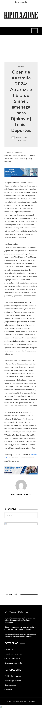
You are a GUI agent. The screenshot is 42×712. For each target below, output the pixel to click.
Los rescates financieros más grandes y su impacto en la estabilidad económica (20, 635)
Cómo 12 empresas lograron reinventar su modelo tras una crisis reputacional (20, 628)
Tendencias (21, 67)
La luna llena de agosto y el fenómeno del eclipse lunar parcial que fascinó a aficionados (19, 620)
